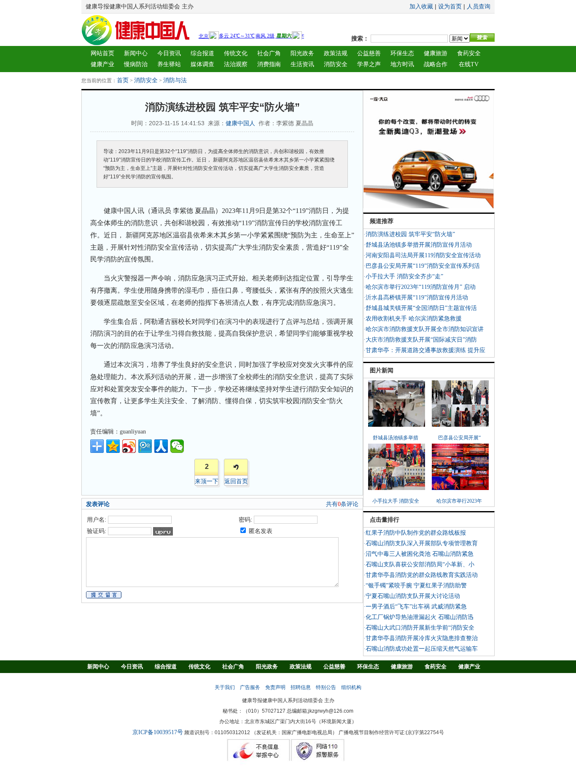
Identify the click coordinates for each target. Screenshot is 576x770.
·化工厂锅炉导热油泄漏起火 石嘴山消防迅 (418, 617)
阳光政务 (302, 53)
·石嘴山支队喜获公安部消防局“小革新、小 (418, 564)
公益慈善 (369, 53)
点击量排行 (384, 520)
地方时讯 (402, 64)
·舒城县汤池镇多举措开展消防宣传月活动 (417, 245)
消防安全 (335, 64)
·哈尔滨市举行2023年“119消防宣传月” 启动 (419, 287)
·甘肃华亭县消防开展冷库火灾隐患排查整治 (420, 638)
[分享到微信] (177, 446)
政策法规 (335, 53)
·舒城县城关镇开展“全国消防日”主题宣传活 (420, 308)
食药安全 (469, 53)
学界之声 (369, 64)
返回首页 (236, 481)
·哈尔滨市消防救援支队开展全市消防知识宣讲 (423, 329)
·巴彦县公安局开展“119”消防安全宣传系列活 (421, 266)
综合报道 (202, 53)
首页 (123, 80)
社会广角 (269, 53)
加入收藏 (421, 6)
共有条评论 (342, 504)
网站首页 (102, 53)
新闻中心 (136, 53)
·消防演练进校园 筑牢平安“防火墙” (409, 234)
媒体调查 (202, 64)
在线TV (469, 64)
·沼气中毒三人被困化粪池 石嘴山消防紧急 (418, 554)
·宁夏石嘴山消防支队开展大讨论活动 (411, 596)
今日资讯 (169, 53)
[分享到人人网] (161, 446)
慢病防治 (136, 64)
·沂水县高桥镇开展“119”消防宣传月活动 (415, 297)
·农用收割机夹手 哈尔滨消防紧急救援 (412, 318)
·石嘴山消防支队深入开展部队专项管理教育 (420, 543)
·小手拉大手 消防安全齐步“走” (403, 276)
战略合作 (435, 64)
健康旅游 (435, 53)
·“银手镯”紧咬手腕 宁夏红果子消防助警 (415, 585)
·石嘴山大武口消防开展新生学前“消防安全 (418, 628)
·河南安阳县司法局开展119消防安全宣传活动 (422, 255)
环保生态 (402, 53)
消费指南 (269, 64)
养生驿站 (169, 64)
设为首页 (450, 6)
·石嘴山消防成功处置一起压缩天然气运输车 (420, 649)
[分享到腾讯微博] (145, 446)
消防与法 (175, 80)
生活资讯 (302, 64)
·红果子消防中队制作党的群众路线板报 (414, 533)
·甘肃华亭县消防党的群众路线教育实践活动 (420, 575)
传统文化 (236, 53)
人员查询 (478, 6)
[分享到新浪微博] (129, 446)
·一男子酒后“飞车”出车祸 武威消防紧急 (415, 606)
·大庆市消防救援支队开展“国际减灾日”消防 (420, 340)
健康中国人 (240, 123)
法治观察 (236, 64)
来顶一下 (206, 481)
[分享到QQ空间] (113, 446)
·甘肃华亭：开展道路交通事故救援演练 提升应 (424, 350)
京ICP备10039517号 (157, 732)
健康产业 (102, 64)
